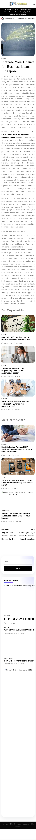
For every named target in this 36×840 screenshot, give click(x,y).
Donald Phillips (20, 633)
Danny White (16, 376)
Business (4, 58)
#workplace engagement (18, 14)
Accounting (5, 511)
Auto (3, 477)
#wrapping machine (25, 12)
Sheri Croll (19, 76)
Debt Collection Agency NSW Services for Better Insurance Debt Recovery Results (16, 449)
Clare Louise (18, 343)
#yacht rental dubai (10, 12)
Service (6, 627)
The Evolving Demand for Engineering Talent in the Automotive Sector (12, 370)
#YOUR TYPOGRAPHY (12, 9)
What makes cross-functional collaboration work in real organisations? (15, 404)
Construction (8, 658)
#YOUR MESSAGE (25, 9)
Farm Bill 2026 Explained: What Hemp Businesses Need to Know (15, 338)
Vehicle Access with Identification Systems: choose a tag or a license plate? (17, 482)
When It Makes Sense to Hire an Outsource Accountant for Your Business (15, 515)
